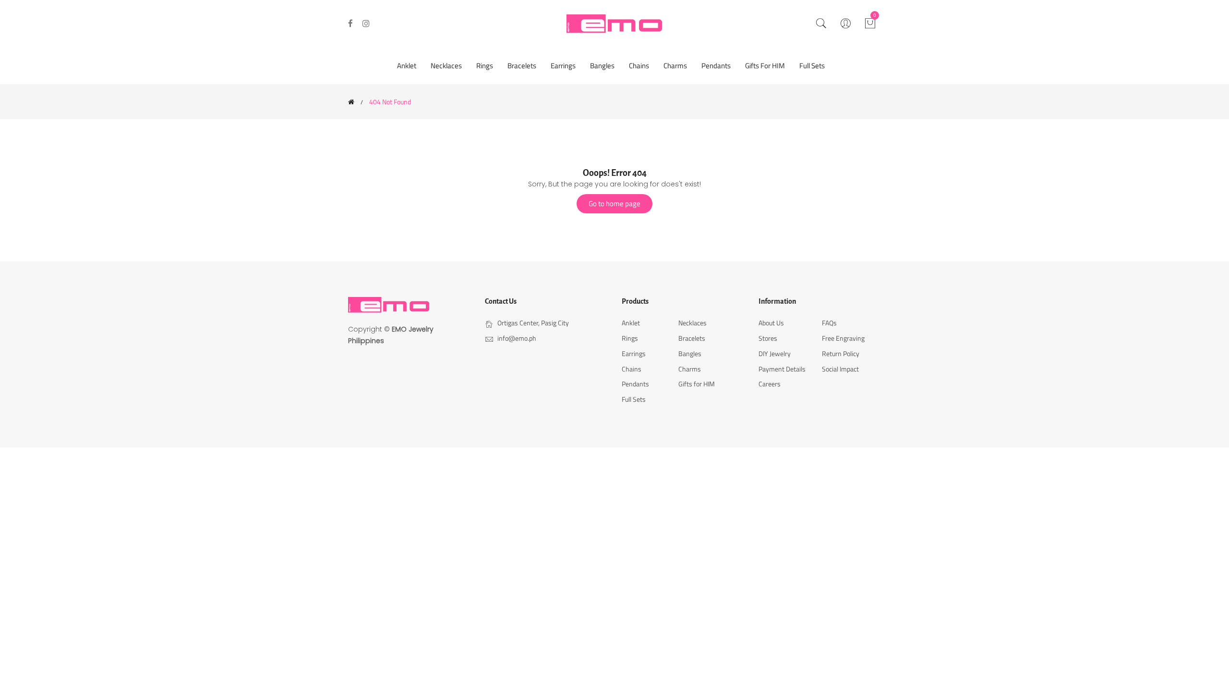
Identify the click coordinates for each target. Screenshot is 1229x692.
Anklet (406, 65)
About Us (771, 323)
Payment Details (782, 369)
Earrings (563, 65)
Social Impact (840, 369)
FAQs (829, 323)
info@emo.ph (516, 338)
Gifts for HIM (765, 65)
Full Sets (812, 65)
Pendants (716, 65)
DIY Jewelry (775, 353)
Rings (484, 65)
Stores (768, 338)
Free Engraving (843, 338)
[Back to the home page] (351, 102)
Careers (770, 384)
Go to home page (614, 203)
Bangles (602, 65)
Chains (639, 65)
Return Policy (840, 353)
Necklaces (446, 65)
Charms (675, 65)
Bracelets (521, 65)
